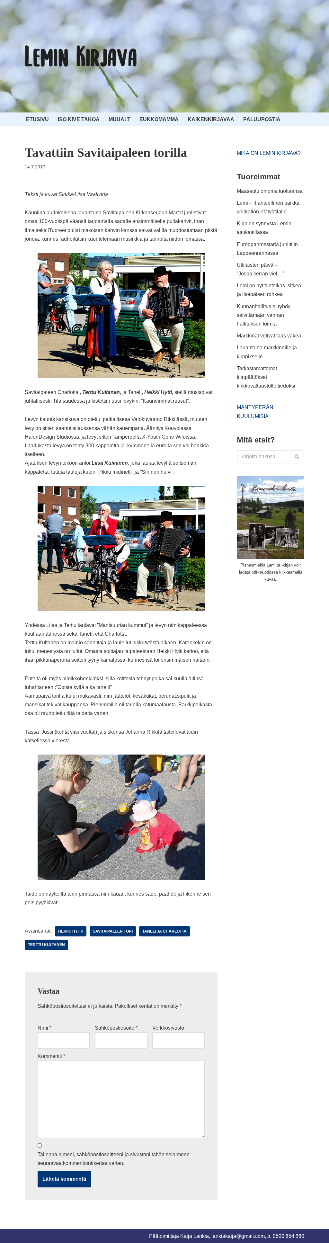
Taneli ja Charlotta (164, 931)
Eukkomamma (159, 119)
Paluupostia (261, 119)
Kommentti (51, 1056)
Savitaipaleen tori (113, 931)
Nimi (44, 1028)
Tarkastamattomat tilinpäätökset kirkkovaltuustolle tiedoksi (266, 377)
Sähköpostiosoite (116, 1028)
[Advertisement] (283, 635)
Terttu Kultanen (46, 945)
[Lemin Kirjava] (81, 56)
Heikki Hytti (70, 931)
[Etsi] (297, 456)
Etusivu (37, 119)
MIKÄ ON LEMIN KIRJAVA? (269, 153)
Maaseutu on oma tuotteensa (270, 191)
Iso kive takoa (79, 119)
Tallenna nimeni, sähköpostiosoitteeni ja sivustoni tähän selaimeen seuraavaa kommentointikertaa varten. (114, 1159)
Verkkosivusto (168, 1028)
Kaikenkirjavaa (211, 119)
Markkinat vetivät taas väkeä (269, 335)
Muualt (119, 119)
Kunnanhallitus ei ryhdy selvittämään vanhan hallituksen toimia (263, 315)
